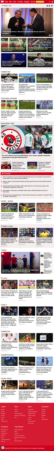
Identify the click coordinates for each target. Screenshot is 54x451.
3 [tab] (4, 35)
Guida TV (3, 441)
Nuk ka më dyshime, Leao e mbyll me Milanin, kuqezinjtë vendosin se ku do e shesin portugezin (27, 321)
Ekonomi (3, 415)
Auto (16, 417)
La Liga (4, 278)
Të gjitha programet (5, 439)
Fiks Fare (3, 435)
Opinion (16, 409)
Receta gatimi (45, 419)
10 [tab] (11, 35)
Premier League (7, 226)
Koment (16, 411)
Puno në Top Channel (19, 435)
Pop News (20, 2)
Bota (16, 407)
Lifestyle (43, 411)
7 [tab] (8, 35)
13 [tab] (14, 35)
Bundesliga (6, 331)
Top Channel (19, 427)
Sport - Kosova (7, 201)
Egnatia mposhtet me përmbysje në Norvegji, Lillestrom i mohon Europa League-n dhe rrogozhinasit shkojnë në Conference (27, 115)
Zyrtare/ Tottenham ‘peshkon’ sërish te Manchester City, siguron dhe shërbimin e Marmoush (27, 241)
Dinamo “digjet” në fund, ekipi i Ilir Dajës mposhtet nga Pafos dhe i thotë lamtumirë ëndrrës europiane (8, 115)
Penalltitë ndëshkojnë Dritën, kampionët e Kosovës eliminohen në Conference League (7, 217)
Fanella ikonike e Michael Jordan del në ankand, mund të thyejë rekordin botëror (8, 394)
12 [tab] (13, 35)
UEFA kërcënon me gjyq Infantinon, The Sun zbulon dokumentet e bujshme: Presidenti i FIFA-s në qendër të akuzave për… (28, 195)
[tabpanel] (27, 22)
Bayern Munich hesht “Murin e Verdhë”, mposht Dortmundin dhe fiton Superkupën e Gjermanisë (44, 347)
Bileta (16, 431)
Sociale (2, 417)
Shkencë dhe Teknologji (20, 415)
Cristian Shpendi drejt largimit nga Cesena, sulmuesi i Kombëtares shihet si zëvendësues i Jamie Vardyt (7, 88)
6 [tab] (7, 35)
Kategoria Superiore (9, 98)
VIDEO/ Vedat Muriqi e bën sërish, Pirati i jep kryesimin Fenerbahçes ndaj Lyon (27, 216)
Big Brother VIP (4, 429)
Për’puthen (3, 431)
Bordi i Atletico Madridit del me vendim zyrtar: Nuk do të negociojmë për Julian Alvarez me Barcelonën (9, 294)
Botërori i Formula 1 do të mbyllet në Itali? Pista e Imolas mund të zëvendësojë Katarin (26, 371)
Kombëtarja (6, 72)
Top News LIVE (40, 2)
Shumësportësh (8, 355)
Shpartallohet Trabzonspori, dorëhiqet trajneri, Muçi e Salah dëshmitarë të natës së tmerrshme (25, 191)
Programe (26, 2)
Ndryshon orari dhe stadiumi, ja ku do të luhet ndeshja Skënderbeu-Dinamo (43, 114)
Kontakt (16, 433)
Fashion (43, 413)
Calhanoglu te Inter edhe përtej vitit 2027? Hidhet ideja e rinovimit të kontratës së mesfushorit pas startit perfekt (43, 321)
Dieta (43, 417)
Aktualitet (3, 413)
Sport (14, 2)
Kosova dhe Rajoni (19, 413)
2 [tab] (3, 35)
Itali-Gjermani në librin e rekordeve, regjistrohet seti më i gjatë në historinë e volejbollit (9, 371)
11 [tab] (12, 35)
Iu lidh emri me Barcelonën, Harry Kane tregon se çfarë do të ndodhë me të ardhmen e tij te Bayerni (27, 347)
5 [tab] (6, 35)
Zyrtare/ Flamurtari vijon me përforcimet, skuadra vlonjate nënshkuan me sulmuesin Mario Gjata (18, 166)
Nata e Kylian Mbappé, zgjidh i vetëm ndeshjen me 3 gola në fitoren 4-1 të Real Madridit (44, 294)
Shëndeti (44, 415)
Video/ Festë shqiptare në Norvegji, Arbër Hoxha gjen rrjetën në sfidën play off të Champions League (44, 88)
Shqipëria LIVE (4, 433)
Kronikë (2, 411)
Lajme (6, 2)
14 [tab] (15, 35)
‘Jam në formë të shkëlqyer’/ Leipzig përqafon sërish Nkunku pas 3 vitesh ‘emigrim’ (9, 347)
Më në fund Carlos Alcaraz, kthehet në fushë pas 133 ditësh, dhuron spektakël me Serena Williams (44, 371)
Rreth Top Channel (19, 429)
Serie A (4, 305)
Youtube (33, 2)
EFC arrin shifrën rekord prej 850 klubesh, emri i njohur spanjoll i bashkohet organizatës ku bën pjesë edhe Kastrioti (26, 157)
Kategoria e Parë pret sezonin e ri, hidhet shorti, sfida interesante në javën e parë (44, 166)
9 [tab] (10, 35)
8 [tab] (9, 35)
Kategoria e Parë (8, 123)
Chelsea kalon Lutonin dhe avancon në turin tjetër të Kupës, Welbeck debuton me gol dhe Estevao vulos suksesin (9, 242)
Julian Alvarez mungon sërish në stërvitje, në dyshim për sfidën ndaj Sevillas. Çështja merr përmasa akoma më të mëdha (25, 295)
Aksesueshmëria (18, 440)
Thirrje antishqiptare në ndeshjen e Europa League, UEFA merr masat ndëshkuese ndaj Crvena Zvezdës (44, 218)
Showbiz (43, 409)
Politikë (2, 409)
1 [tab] (2, 35)
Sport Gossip (7, 378)
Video (10, 2)
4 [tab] (5, 35)
